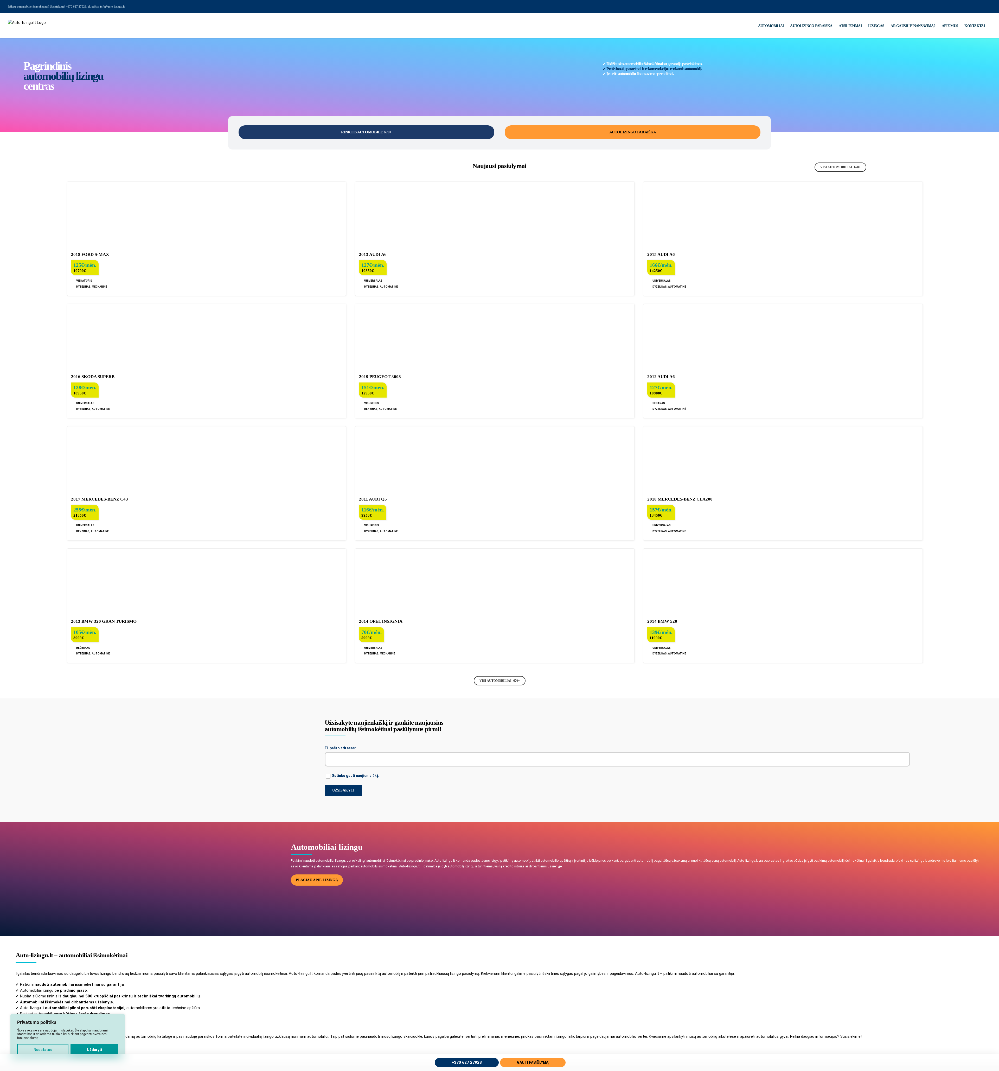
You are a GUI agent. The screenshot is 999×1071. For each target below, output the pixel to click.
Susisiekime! (851, 1036)
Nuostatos (43, 1050)
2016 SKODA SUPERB (92, 376)
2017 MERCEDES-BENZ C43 (99, 499)
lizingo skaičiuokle (407, 1036)
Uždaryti (94, 1050)
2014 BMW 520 (662, 621)
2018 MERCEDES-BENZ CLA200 (680, 499)
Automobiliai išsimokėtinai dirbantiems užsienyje (66, 1002)
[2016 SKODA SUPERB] (206, 336)
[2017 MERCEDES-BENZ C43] (206, 458)
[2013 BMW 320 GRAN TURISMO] (206, 581)
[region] (67, 1037)
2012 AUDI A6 (661, 376)
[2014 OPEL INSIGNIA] (494, 581)
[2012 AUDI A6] (782, 336)
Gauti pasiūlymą (533, 1062)
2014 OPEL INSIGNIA (380, 621)
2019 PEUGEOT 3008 (380, 376)
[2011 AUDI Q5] (494, 458)
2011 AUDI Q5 (373, 499)
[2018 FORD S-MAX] (206, 214)
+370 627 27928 (467, 1062)
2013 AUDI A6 (373, 254)
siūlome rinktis (45, 996)
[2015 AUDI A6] (782, 214)
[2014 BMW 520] (782, 581)
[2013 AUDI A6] (494, 214)
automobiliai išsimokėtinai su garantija (87, 984)
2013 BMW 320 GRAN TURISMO (104, 621)
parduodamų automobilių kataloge (142, 1036)
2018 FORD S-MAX (90, 254)
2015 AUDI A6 (661, 254)
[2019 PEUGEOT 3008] (494, 336)
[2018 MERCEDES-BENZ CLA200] (782, 458)
